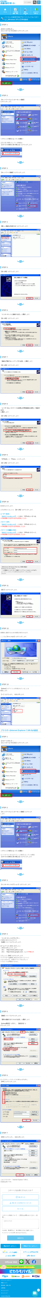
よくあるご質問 (10, 1256)
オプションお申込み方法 (30, 1252)
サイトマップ (4, 1293)
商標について (4, 1282)
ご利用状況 (15, 12)
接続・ (26, 12)
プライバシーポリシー (6, 1280)
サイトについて (4, 1290)
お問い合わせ (31, 1256)
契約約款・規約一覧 (6, 1285)
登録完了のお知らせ (8, 516)
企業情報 (3, 1287)
